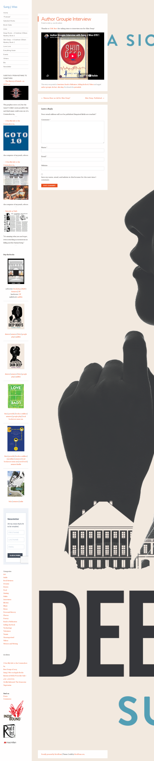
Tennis (5, 634)
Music (5, 606)
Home (5, 13)
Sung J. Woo (10, 6)
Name (44, 147)
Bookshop (17, 289)
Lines (5, 29)
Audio (5, 577)
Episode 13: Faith (11, 211)
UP (19, 291)
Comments (7, 699)
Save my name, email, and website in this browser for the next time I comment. (68, 178)
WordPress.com (79, 754)
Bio (4, 63)
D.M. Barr (53, 28)
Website (44, 165)
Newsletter (7, 67)
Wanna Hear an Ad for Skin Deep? (55, 98)
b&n (19, 334)
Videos (91, 84)
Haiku (5, 596)
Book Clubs (7, 25)
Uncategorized (8, 637)
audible (19, 297)
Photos (6, 615)
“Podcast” (7, 17)
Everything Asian (9, 50)
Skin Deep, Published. (94, 98)
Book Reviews (8, 580)
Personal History (9, 612)
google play (17, 416)
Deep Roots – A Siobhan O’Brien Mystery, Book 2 (15, 34)
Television (7, 631)
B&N (23, 289)
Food (5, 590)
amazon (13, 334)
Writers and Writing (10, 644)
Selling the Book (83, 84)
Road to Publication (71, 84)
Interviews (60, 84)
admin (60, 23)
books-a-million (21, 414)
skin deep (61, 87)
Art (4, 574)
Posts (5, 696)
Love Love (7, 46)
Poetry (5, 618)
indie (21, 501)
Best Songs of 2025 (10, 669)
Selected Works (9, 21)
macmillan (10, 459)
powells (11, 414)
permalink (77, 87)
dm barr (54, 87)
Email (44, 156)
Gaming (6, 593)
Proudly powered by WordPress (51, 754)
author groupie (46, 87)
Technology (7, 628)
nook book (23, 461)
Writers (6, 58)
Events (5, 54)
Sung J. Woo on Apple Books (13, 672)
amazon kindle (16, 464)
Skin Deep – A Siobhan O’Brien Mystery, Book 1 (14, 41)
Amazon (14, 291)
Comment (45, 119)
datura (7, 334)
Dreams (6, 584)
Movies (6, 603)
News (5, 609)
